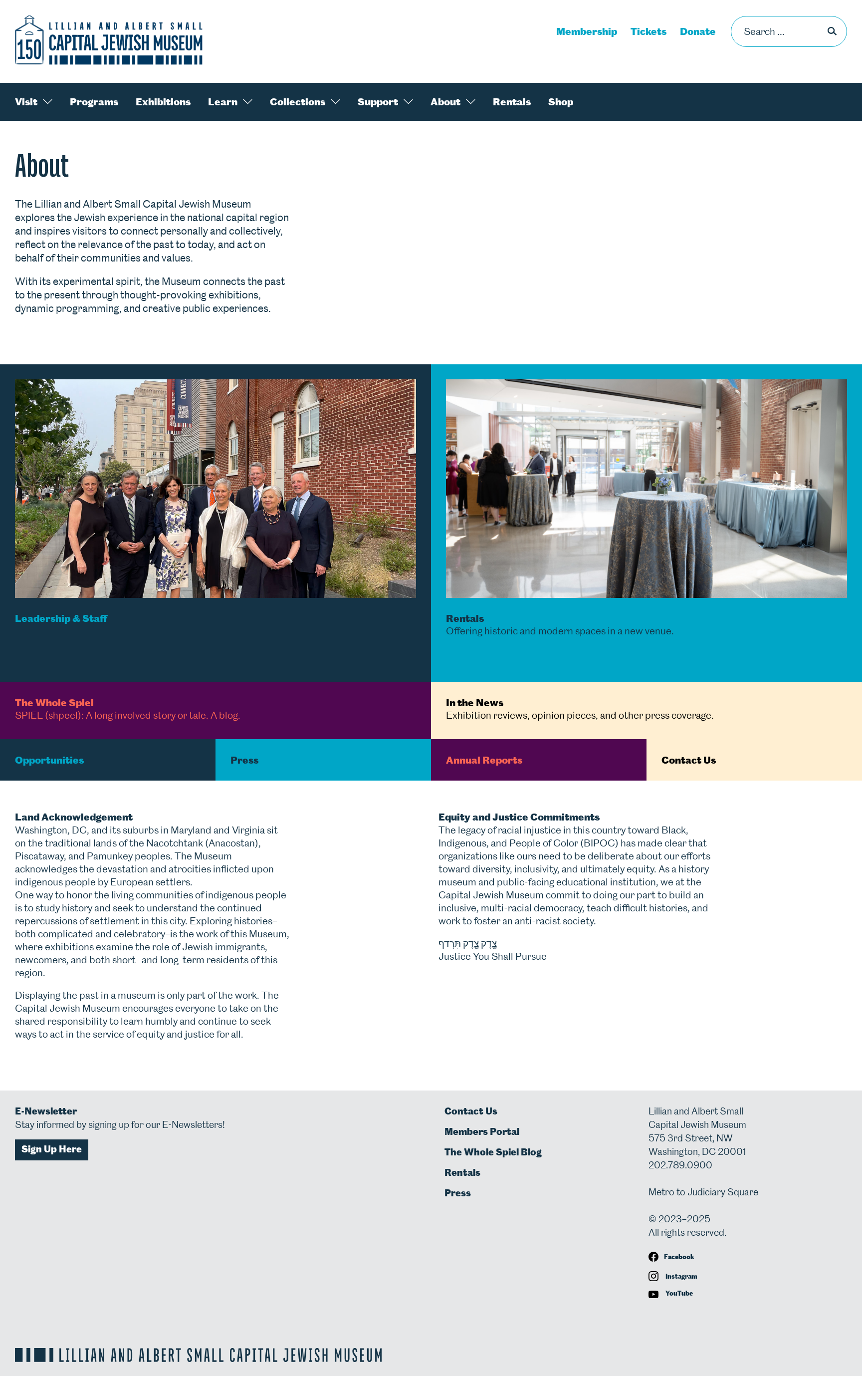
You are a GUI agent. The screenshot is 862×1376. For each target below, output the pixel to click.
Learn (222, 102)
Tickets (648, 31)
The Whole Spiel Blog (493, 1152)
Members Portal (481, 1131)
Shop (560, 102)
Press (457, 1193)
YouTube (678, 1293)
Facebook (679, 1257)
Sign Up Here (51, 1149)
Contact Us (470, 1111)
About (445, 102)
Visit (26, 102)
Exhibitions (163, 102)
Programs (94, 102)
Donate (698, 31)
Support (378, 102)
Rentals (512, 102)
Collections (297, 102)
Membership (586, 31)
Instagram (680, 1276)
